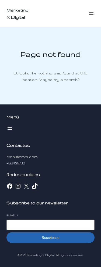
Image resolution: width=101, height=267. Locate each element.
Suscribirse (50, 238)
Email (12, 215)
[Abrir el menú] (91, 13)
